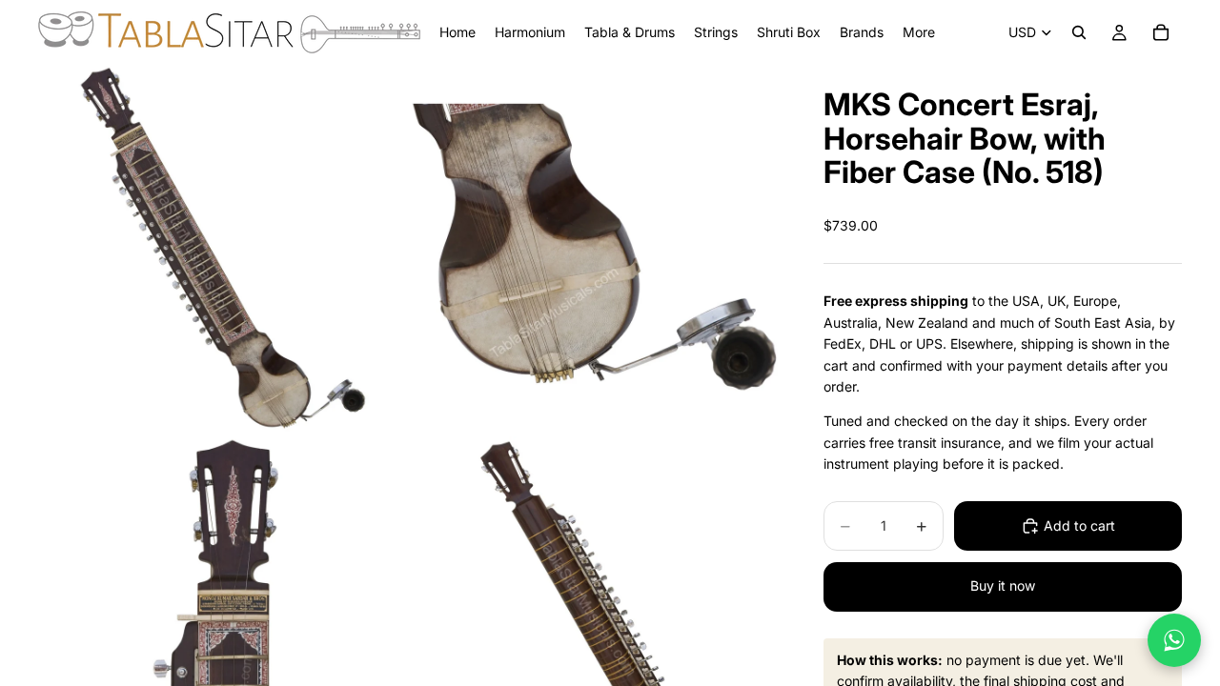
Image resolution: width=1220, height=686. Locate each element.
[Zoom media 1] (222, 249)
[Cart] (1161, 32)
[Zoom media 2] (594, 249)
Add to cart (1079, 525)
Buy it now (1002, 585)
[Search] (1079, 32)
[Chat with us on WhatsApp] (1174, 640)
